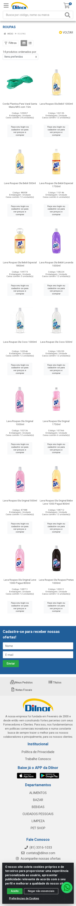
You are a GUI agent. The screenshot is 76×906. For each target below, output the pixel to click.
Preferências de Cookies (24, 898)
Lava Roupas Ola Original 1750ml (56, 423)
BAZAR (38, 800)
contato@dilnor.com (40, 853)
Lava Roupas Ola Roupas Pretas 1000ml (56, 581)
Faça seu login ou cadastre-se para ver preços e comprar (20, 131)
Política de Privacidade (38, 752)
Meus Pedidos (24, 682)
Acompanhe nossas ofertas (40, 858)
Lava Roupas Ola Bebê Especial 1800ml (20, 264)
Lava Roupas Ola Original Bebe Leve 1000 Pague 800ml (56, 502)
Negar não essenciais (41, 891)
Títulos (57, 682)
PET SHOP (38, 828)
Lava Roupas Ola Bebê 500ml (20, 183)
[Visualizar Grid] (24, 43)
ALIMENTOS (38, 793)
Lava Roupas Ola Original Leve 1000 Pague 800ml (20, 581)
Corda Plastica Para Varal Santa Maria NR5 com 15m (20, 105)
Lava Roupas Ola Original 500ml (20, 500)
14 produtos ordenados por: (20, 52)
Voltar (67, 32)
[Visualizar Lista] (30, 43)
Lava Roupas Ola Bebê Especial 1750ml (56, 185)
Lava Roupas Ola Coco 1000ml (20, 341)
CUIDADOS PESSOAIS (38, 814)
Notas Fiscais (23, 689)
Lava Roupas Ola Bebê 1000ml (56, 103)
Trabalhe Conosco (38, 759)
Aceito (15, 891)
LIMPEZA (38, 821)
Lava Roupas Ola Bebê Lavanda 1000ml (56, 264)
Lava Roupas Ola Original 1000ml (19, 423)
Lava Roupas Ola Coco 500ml (56, 341)
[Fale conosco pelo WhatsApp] (66, 887)
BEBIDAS (38, 807)
